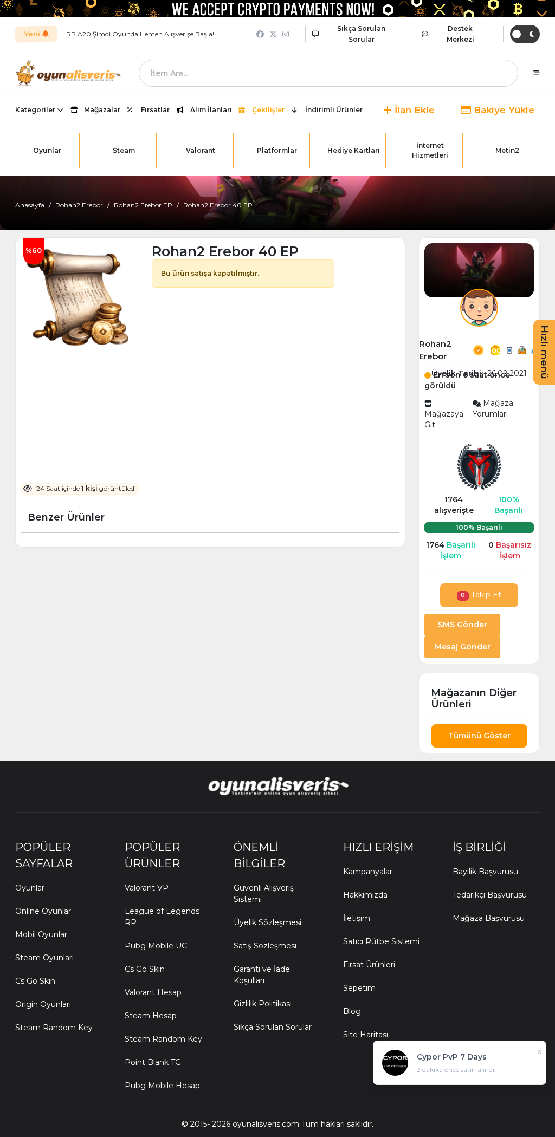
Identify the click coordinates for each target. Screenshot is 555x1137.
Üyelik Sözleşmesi (267, 922)
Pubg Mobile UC (156, 946)
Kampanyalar (367, 871)
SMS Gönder (462, 624)
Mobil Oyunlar (41, 934)
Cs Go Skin (35, 981)
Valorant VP (147, 888)
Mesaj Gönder (463, 647)
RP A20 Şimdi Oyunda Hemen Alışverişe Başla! (140, 34)
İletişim (356, 918)
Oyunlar (29, 888)
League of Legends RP (162, 916)
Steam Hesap (151, 1016)
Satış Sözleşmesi (265, 946)
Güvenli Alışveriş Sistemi (264, 893)
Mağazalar (102, 110)
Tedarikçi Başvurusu (490, 895)
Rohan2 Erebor (79, 205)
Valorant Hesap (153, 992)
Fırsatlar (155, 110)
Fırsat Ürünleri (369, 965)
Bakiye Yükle (502, 110)
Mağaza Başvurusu (489, 918)
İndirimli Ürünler (334, 110)
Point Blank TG (153, 1062)
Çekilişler (268, 110)
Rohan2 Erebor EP (143, 205)
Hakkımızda (365, 895)
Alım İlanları (211, 110)
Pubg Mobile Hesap (162, 1085)
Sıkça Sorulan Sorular (273, 1027)
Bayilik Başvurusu (485, 871)
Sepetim (359, 988)
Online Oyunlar (43, 911)
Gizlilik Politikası (263, 1004)
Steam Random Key (54, 1027)
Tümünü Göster (479, 735)
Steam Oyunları (44, 958)
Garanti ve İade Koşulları (262, 974)
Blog (352, 1011)
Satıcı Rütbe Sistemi (381, 941)
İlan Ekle (413, 110)
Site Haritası (365, 1034)
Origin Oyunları (43, 1004)
